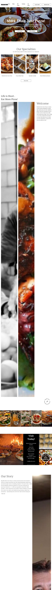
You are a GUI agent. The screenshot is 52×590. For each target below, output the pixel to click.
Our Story (29, 5)
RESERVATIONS (46, 4)
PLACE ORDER (37, 4)
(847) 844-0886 (31, 458)
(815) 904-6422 (31, 451)
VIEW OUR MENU (32, 31)
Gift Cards (18, 5)
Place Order (26, 80)
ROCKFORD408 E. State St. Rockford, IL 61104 (31, 448)
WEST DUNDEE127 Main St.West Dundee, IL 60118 (31, 455)
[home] (4, 4)
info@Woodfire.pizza (31, 461)
